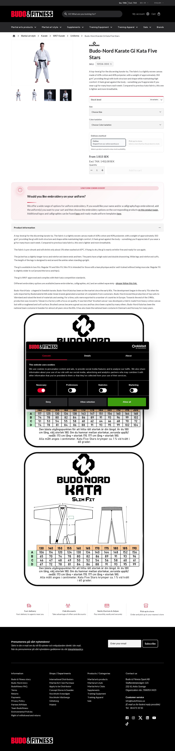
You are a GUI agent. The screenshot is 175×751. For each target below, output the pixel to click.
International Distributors (61, 679)
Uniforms (74, 36)
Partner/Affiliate (19, 704)
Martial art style (50, 27)
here (77, 214)
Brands (160, 27)
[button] (104, 64)
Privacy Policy (18, 700)
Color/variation (95, 119)
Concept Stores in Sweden (61, 690)
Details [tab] (87, 356)
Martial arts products (22, 27)
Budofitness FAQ (19, 686)
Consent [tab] (46, 356)
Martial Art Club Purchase (61, 682)
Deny (48, 402)
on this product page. (148, 210)
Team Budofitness (19, 708)
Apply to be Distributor (60, 686)
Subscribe (150, 643)
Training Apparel (126, 27)
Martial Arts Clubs (96, 686)
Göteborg (54, 700)
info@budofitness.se (135, 700)
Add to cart (135, 170)
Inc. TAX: (123, 3)
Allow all (127, 402)
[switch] (72, 390)
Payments (16, 697)
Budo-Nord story (19, 682)
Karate (44, 36)
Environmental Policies (22, 711)
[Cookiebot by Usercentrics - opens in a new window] (134, 347)
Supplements (73, 27)
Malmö (52, 704)
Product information (24, 227)
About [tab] (129, 356)
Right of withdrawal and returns (26, 715)
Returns (14, 693)
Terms (14, 690)
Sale (145, 27)
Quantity (96, 168)
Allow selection (87, 402)
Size (91, 106)
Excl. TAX (133, 3)
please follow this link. (126, 283)
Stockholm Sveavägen (59, 693)
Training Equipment (99, 27)
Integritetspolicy (75, 649)
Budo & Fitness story (21, 679)
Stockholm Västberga (59, 697)
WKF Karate (59, 36)
